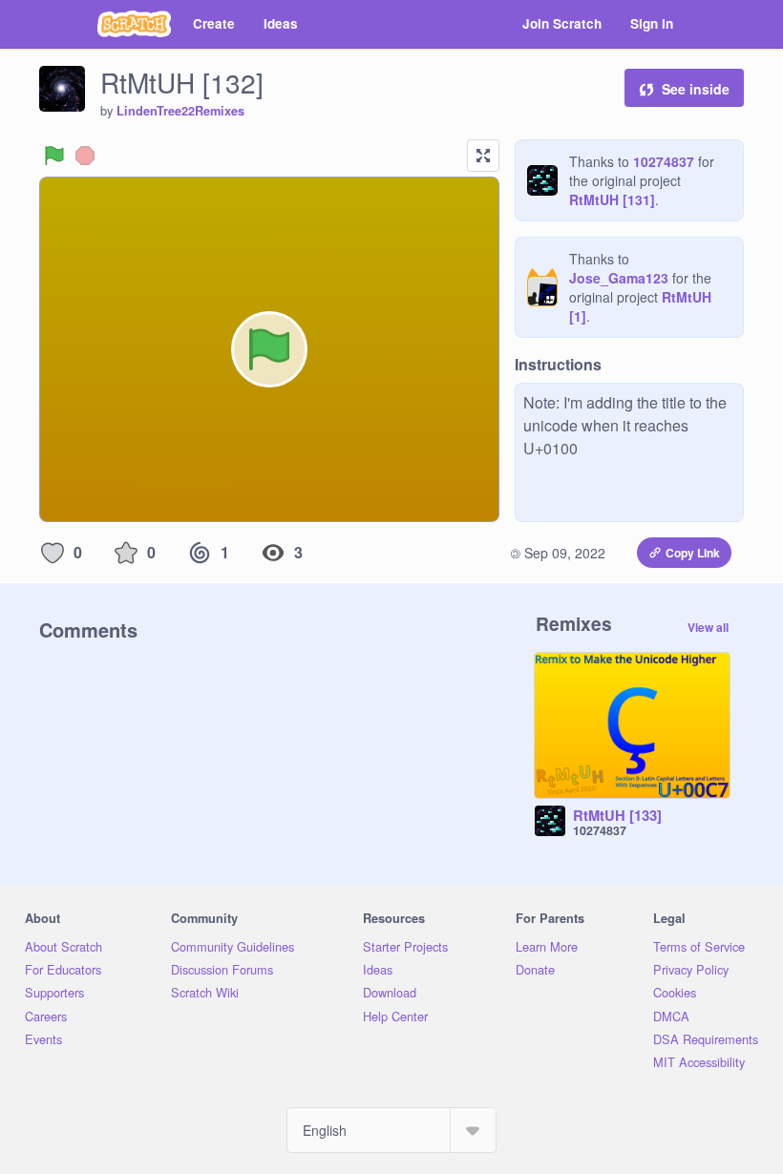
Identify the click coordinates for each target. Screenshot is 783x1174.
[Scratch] (134, 24)
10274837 (663, 161)
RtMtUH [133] (617, 816)
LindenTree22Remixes (180, 110)
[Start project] (54, 155)
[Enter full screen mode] (483, 155)
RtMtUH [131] (612, 199)
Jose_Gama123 (618, 277)
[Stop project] (85, 155)
